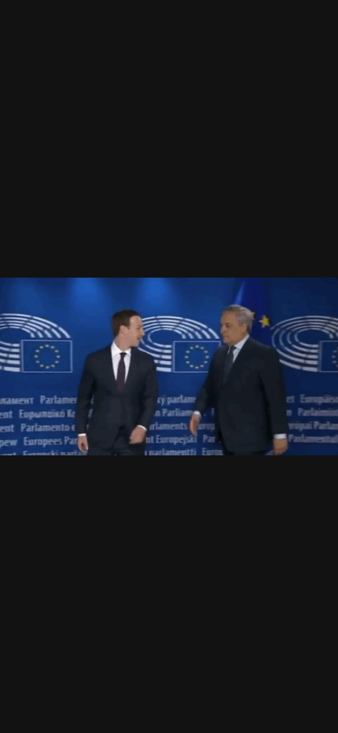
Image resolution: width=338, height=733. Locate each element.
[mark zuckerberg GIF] (169, 366)
